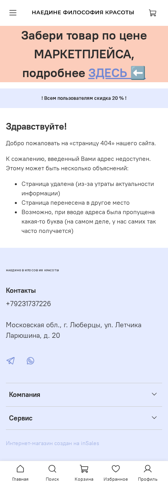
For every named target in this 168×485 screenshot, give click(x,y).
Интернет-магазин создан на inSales (52, 443)
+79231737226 (28, 303)
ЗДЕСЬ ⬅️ (117, 73)
